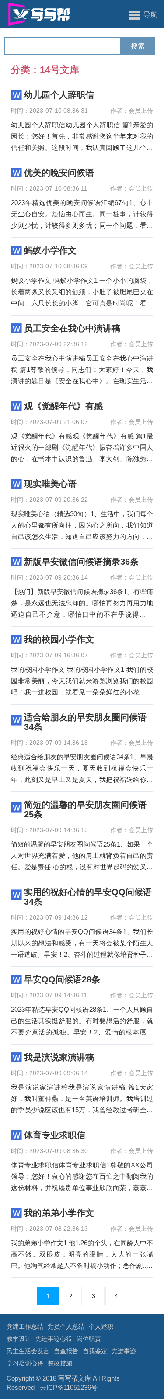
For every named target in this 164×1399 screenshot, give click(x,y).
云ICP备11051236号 (69, 1387)
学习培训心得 (25, 1363)
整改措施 (60, 1363)
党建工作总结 (25, 1326)
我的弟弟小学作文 (59, 1213)
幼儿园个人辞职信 (59, 95)
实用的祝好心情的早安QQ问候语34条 (88, 896)
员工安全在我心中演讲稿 (72, 328)
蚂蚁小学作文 (50, 250)
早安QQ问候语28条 (62, 979)
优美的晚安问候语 (59, 172)
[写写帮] (36, 14)
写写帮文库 (74, 1378)
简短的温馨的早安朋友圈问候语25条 (85, 809)
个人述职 (101, 1326)
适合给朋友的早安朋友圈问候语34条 (85, 722)
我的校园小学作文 (59, 639)
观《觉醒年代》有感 (63, 406)
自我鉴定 (95, 1350)
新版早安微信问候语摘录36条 (81, 561)
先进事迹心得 (53, 1338)
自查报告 (66, 1350)
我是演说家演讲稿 (59, 1057)
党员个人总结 (66, 1326)
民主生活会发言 (28, 1350)
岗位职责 (89, 1338)
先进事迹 (124, 1350)
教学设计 (19, 1338)
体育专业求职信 (54, 1135)
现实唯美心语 (50, 484)
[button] (143, 14)
